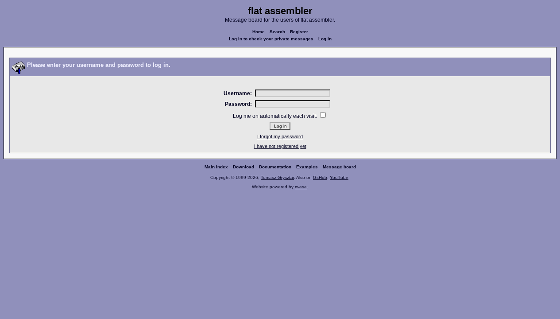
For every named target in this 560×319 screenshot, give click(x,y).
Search (277, 31)
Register (299, 31)
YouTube (339, 177)
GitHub (320, 177)
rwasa (301, 186)
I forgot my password (280, 136)
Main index (216, 166)
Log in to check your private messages (271, 38)
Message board (339, 166)
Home (258, 31)
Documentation (275, 166)
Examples (307, 166)
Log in (325, 38)
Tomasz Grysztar (277, 177)
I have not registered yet (280, 146)
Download (243, 166)
